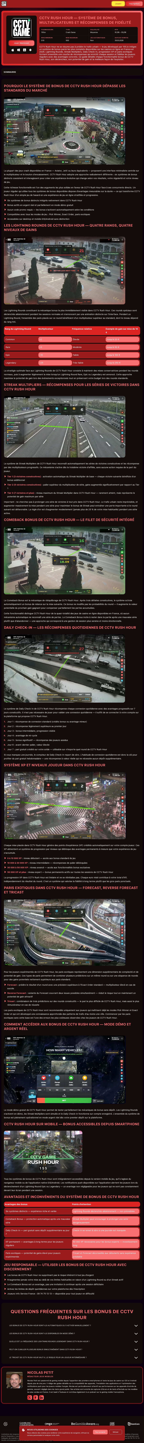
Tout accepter (100, 1432)
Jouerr (118, 3)
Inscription (134, 3)
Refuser (115, 1432)
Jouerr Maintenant (21, 43)
